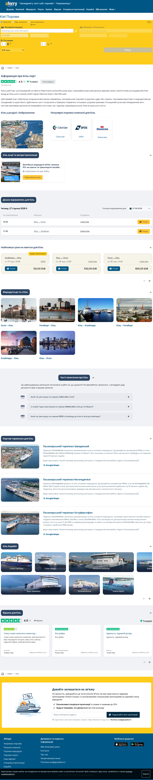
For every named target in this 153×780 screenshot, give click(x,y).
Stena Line (85, 231)
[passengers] (144, 598)
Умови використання (50, 758)
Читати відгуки (48, 82)
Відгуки (57, 9)
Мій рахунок (101, 9)
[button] (112, 9)
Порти (41, 9)
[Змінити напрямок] (76, 31)
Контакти (45, 750)
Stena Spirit (118, 591)
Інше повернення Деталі (37, 23)
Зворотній (7, 22)
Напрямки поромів (13, 743)
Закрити (146, 774)
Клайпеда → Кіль (13, 257)
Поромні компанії (12, 747)
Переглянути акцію (33, 177)
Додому (10, 9)
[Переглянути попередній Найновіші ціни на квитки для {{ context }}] (144, 280)
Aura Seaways (33, 591)
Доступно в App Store (121, 744)
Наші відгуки (9, 759)
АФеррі (7, 738)
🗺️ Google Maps (51, 465)
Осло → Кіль (114, 257)
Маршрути (31, 9)
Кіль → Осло (40, 222)
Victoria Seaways (101, 568)
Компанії (20, 9)
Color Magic (50, 568)
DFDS (43, 261)
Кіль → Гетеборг (41, 231)
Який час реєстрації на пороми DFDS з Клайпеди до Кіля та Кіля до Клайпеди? (65, 416)
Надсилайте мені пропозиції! (125, 715)
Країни (49, 9)
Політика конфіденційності (120, 720)
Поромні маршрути (13, 751)
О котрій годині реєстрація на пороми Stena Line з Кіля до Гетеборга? (62, 406)
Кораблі (90, 9)
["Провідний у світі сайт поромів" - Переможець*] (11, 4)
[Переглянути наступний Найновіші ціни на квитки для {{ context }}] (149, 280)
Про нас (44, 754)
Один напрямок (20, 22)
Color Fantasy (16, 568)
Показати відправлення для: (114, 208)
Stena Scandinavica (84, 590)
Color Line (84, 222)
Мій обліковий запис (50, 747)
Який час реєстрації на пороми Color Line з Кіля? (52, 397)
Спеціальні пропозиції (74, 9)
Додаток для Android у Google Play (137, 744)
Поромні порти (11, 755)
